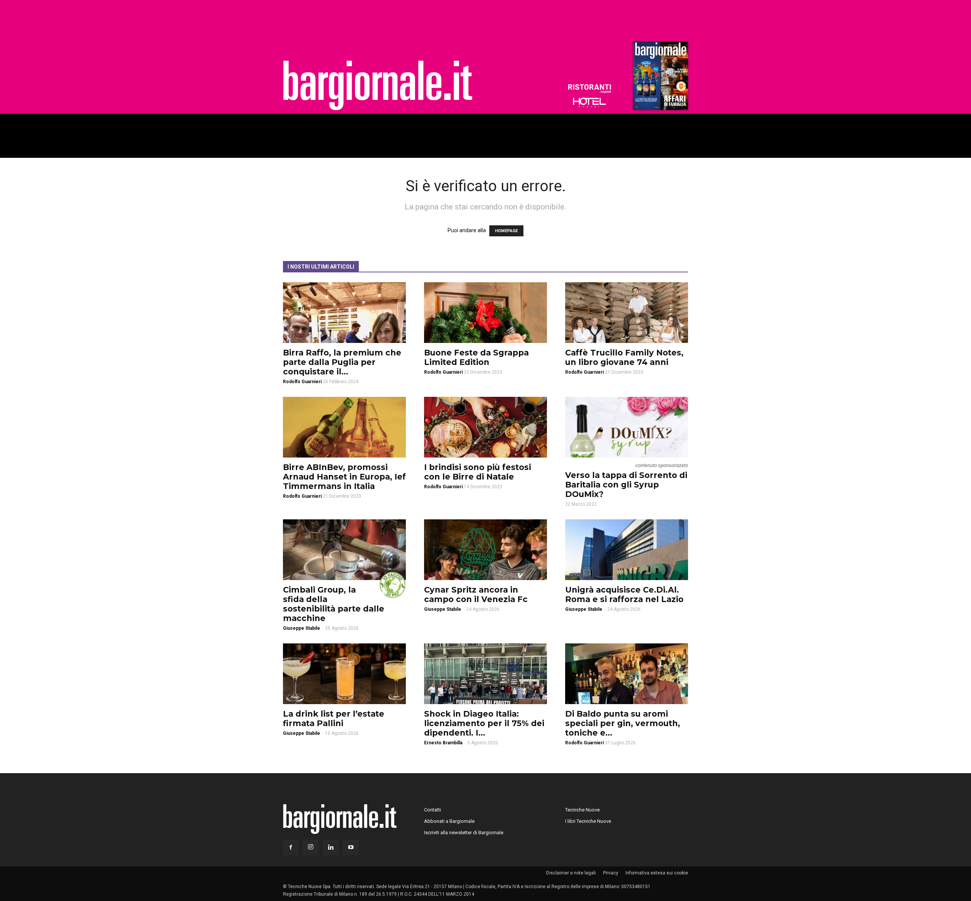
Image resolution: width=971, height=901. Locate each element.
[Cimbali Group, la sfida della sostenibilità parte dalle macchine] (344, 549)
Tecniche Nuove (582, 810)
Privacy (610, 873)
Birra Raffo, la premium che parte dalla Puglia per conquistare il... (342, 362)
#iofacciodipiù (392, 585)
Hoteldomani (589, 102)
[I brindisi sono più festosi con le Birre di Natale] (485, 427)
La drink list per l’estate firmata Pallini (333, 718)
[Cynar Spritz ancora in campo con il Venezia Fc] (485, 549)
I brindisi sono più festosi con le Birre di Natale (477, 471)
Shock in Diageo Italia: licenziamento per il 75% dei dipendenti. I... (484, 723)
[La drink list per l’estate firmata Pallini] (344, 673)
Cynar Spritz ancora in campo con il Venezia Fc (476, 594)
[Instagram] (310, 847)
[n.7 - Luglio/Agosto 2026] (659, 78)
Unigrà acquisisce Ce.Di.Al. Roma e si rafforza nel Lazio (624, 594)
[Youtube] (350, 847)
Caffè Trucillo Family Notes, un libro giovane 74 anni (624, 357)
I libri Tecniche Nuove (588, 821)
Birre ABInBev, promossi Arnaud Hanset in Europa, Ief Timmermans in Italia (344, 476)
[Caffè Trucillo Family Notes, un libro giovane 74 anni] (626, 312)
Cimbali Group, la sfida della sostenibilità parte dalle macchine (333, 604)
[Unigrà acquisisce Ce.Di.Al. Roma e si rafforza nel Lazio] (626, 549)
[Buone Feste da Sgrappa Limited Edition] (485, 312)
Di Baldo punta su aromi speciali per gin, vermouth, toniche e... (622, 723)
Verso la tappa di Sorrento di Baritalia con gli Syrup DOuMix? (626, 484)
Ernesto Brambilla (443, 742)
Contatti (432, 810)
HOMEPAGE (506, 230)
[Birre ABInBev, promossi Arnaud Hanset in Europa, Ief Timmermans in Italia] (344, 427)
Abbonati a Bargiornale (449, 821)
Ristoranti (589, 88)
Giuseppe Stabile (301, 628)
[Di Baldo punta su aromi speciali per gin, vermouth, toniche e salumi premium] (626, 673)
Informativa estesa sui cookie (656, 873)
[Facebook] (290, 847)
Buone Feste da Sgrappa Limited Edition (476, 357)
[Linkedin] (330, 847)
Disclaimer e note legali (571, 873)
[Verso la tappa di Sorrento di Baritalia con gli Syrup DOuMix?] (626, 427)
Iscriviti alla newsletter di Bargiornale (463, 832)
